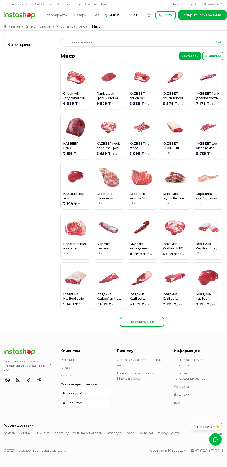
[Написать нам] (215, 439)
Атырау (162, 433)
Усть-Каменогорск (87, 433)
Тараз (129, 433)
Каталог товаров (38, 26)
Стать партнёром (68, 4)
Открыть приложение (202, 15)
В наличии (213, 56)
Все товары (190, 56)
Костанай (145, 433)
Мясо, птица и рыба (71, 26)
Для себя (24, 4)
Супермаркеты (54, 15)
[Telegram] (39, 380)
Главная (9, 4)
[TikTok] (29, 380)
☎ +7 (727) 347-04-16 (206, 451)
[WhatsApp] (8, 380)
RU (135, 15)
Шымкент (41, 433)
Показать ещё (142, 322)
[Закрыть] (221, 423)
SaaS (97, 15)
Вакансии (91, 4)
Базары (80, 15)
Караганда (61, 433)
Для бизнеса (44, 4)
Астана (24, 433)
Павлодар (113, 433)
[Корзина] (149, 15)
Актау (175, 433)
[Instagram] (18, 380)
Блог (104, 4)
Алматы (9, 433)
